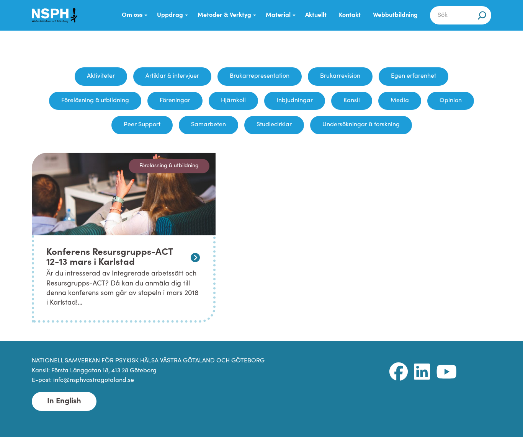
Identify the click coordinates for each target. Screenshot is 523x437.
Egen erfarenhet (413, 76)
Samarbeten (208, 125)
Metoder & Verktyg (224, 15)
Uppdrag (170, 15)
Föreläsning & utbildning (95, 101)
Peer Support (142, 125)
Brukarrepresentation (259, 76)
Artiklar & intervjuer (172, 76)
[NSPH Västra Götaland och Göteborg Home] (58, 15)
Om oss (132, 15)
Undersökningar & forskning (361, 125)
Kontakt (350, 15)
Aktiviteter (101, 76)
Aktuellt (316, 15)
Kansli (351, 101)
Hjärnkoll (233, 101)
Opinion (451, 101)
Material (278, 15)
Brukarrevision (340, 76)
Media (400, 101)
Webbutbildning (395, 15)
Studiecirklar (274, 125)
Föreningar (175, 101)
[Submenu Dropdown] (146, 15)
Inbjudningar (294, 101)
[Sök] (482, 15)
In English (64, 401)
